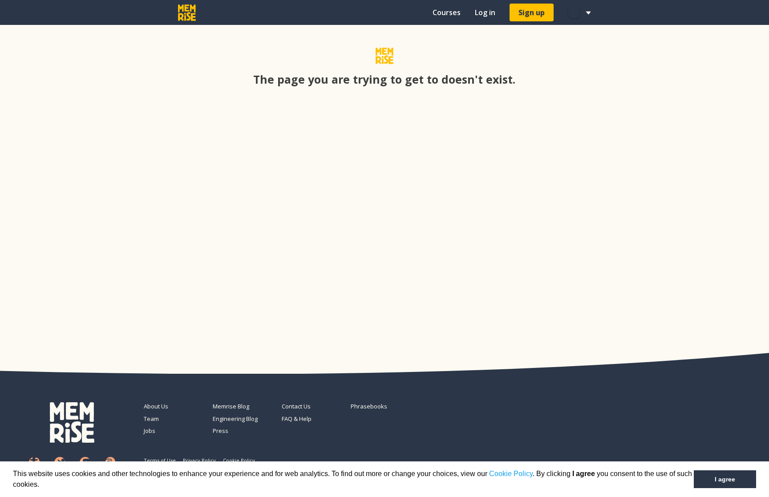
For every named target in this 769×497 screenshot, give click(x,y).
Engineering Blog (235, 419)
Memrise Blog (231, 406)
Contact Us (296, 406)
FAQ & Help (297, 419)
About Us (156, 406)
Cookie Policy (511, 473)
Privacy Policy (199, 460)
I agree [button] (725, 479)
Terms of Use (160, 460)
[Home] (187, 12)
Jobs (149, 431)
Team (151, 419)
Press (220, 431)
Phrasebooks (369, 406)
